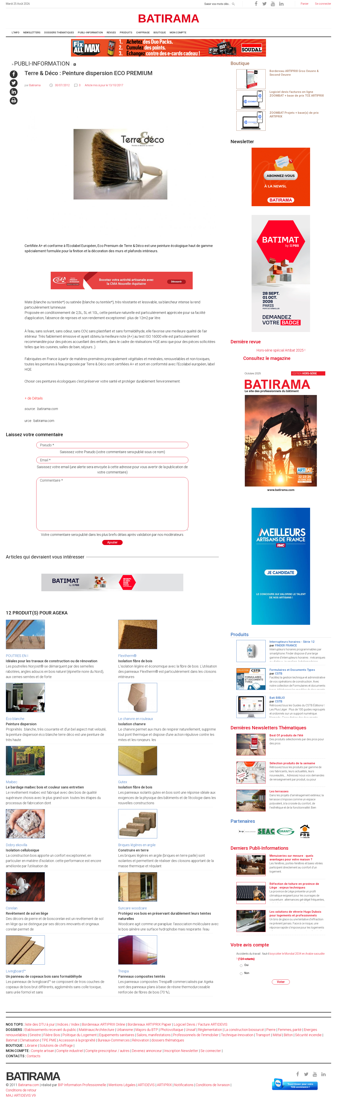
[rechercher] (233, 3)
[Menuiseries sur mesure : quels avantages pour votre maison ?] (251, 865)
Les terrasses (279, 791)
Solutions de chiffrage (56, 1045)
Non (246, 973)
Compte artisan (42, 1051)
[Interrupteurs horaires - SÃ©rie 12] (251, 651)
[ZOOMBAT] (251, 100)
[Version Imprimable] (14, 101)
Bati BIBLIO (277, 697)
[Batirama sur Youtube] (273, 4)
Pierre (271, 1030)
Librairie (31, 1045)
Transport (263, 1035)
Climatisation (29, 1040)
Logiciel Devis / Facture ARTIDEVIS (200, 1024)
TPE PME (49, 1040)
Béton (288, 1035)
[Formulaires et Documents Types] (251, 679)
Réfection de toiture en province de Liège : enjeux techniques (294, 885)
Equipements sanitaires (116, 1035)
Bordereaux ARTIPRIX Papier (149, 1024)
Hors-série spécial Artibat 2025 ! (280, 350)
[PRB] (295, 831)
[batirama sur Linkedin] (14, 92)
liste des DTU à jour (40, 1024)
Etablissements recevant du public (50, 1030)
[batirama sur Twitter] (14, 83)
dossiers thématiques (167, 1040)
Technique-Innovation (237, 1035)
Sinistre (35, 1035)
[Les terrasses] (251, 800)
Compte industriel (69, 1051)
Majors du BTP (146, 1030)
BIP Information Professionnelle (82, 1085)
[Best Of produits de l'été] (251, 744)
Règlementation (210, 1030)
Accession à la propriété (77, 1040)
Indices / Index (68, 1024)
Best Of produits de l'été (286, 735)
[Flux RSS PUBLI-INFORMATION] (75, 64)
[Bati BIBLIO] (251, 707)
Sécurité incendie (308, 1035)
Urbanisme (125, 1030)
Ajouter (112, 542)
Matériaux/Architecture (96, 1030)
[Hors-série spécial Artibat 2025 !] (280, 431)
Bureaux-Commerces (114, 1040)
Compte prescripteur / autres (107, 1051)
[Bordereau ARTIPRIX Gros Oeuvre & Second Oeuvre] (251, 79)
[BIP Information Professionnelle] (237, 831)
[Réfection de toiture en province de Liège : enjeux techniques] (251, 893)
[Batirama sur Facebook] (256, 4)
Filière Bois (51, 1035)
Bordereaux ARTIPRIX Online (103, 1024)
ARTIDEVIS (146, 1085)
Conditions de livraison (213, 1085)
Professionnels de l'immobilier (196, 1035)
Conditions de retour (21, 1090)
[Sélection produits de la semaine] (251, 772)
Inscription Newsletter (181, 1051)
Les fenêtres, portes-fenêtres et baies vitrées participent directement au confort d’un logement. (296, 867)
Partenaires (243, 821)
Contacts (33, 1056)
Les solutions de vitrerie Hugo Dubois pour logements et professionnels (295, 913)
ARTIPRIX (164, 1085)
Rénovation (140, 1040)
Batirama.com (28, 1085)
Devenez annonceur (147, 1051)
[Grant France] (276, 831)
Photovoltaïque (171, 1030)
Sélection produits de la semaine (292, 763)
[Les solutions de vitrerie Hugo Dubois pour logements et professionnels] (251, 921)
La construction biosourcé (244, 1030)
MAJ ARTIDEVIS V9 (21, 1095)
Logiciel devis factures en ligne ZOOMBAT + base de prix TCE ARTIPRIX (297, 93)
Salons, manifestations (154, 1035)
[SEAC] (256, 831)
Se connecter (210, 1051)
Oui (246, 965)
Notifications (184, 1085)
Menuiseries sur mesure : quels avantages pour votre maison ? (291, 857)
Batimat (12, 1040)
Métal (277, 1035)
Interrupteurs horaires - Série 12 (292, 642)
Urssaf (191, 1030)
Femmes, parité (290, 1030)
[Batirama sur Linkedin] (281, 4)
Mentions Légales (122, 1085)
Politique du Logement (79, 1035)
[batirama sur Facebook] (14, 74)
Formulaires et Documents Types (292, 670)
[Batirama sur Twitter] (264, 4)
